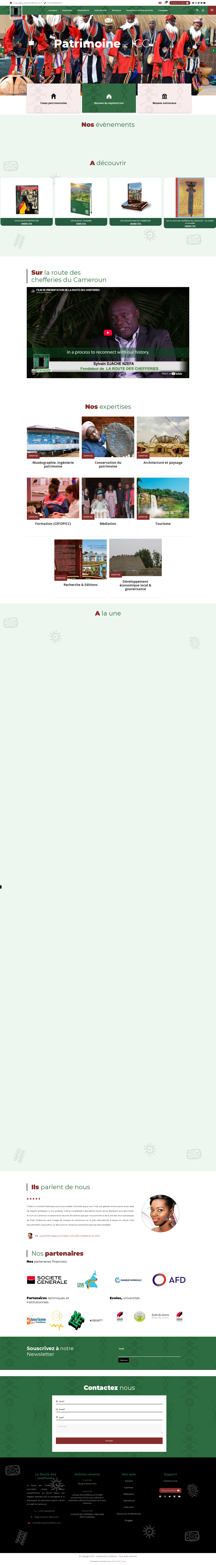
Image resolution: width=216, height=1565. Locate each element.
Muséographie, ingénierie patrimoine (53, 464)
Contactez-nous (170, 1480)
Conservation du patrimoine (108, 464)
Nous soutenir (169, 1490)
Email (121, 1348)
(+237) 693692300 (54, 3)
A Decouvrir (129, 1507)
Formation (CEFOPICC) (53, 523)
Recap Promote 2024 (87, 1483)
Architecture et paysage (163, 462)
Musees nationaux (164, 103)
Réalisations (129, 1494)
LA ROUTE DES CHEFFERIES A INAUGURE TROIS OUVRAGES (87, 1515)
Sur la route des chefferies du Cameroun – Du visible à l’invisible (190, 221)
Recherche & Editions (81, 584)
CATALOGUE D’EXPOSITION (26, 220)
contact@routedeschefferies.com (27, 3)
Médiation (108, 523)
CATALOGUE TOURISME (81, 220)
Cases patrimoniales (53, 103)
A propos (129, 1480)
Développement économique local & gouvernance (135, 585)
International (128, 1500)
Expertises (128, 1487)
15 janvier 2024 (87, 1511)
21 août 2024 (87, 1480)
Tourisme (163, 523)
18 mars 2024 (87, 1491)
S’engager (128, 1520)
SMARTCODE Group (118, 1561)
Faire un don (178, 3)
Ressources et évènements (129, 1513)
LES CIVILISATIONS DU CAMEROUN (135, 220)
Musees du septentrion (109, 103)
